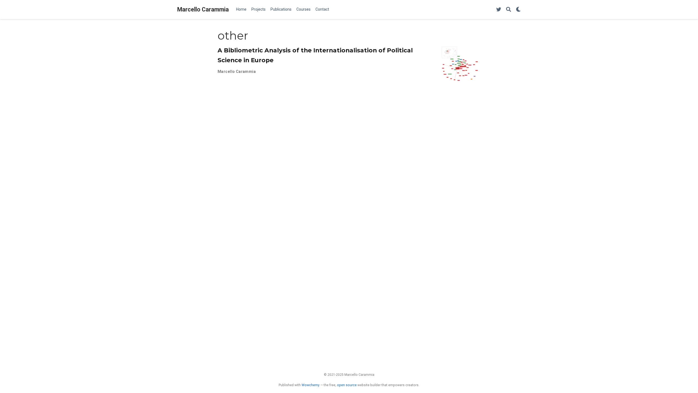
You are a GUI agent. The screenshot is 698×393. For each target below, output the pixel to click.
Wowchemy (311, 385)
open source (347, 385)
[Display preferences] (518, 10)
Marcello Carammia (203, 9)
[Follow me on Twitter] (498, 10)
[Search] (508, 10)
